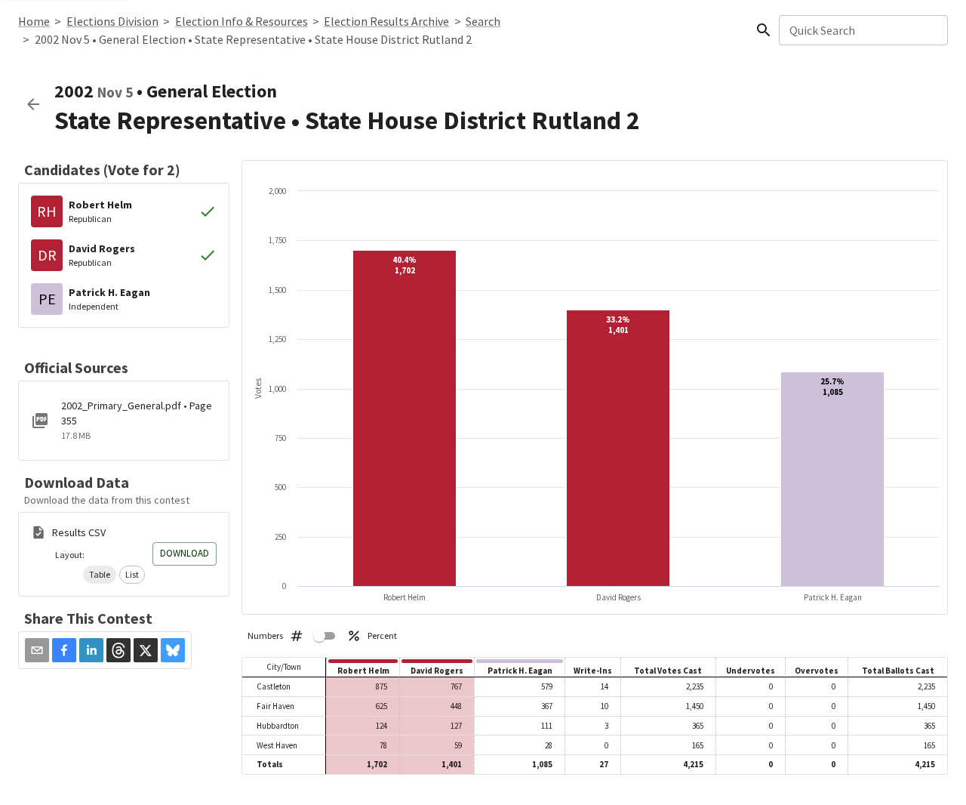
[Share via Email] (37, 650)
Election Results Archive (386, 21)
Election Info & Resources (241, 21)
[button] (99, 575)
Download (184, 553)
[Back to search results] (33, 104)
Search (483, 21)
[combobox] (862, 30)
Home (34, 21)
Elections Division (112, 21)
